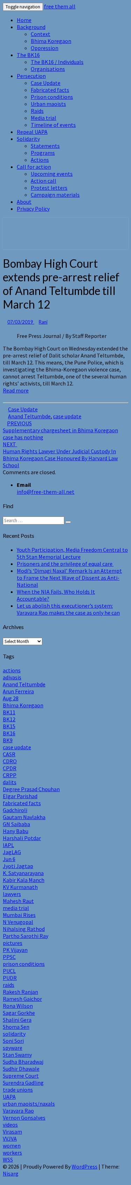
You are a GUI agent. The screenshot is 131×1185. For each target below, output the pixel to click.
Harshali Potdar (22, 837)
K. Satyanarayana (23, 872)
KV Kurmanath (20, 886)
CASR (9, 754)
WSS (8, 1159)
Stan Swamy (17, 1054)
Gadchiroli (15, 810)
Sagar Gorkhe (19, 1012)
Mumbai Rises (19, 914)
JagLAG (12, 851)
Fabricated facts (50, 89)
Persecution (31, 75)
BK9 (8, 740)
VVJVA (10, 1138)
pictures (12, 942)
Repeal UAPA (32, 131)
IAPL (8, 844)
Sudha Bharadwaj (23, 1061)
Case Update (45, 82)
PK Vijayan (15, 949)
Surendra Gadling (23, 1082)
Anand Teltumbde (29, 416)
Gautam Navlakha (24, 817)
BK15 (9, 726)
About (24, 201)
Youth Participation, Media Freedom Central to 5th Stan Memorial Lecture (72, 553)
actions (12, 670)
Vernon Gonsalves (24, 1117)
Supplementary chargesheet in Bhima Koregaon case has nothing (60, 430)
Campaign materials (55, 194)
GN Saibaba (16, 824)
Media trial (43, 117)
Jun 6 (9, 858)
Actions (40, 159)
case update (67, 416)
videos (10, 1124)
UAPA (9, 1096)
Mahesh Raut (18, 900)
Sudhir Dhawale (21, 1068)
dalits (9, 782)
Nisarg (11, 1173)
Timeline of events (53, 124)
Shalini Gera (17, 1019)
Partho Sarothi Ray (25, 935)
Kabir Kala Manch (23, 879)
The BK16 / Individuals (57, 61)
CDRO (10, 761)
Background (31, 26)
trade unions (18, 1089)
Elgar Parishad (20, 796)
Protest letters (49, 187)
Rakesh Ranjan (20, 991)
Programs (43, 152)
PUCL (9, 970)
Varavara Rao (18, 1110)
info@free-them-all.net (45, 491)
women (12, 1145)
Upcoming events (52, 173)
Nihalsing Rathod (24, 928)
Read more (16, 390)
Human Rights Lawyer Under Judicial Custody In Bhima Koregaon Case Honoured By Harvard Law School (60, 455)
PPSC (9, 956)
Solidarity (28, 138)
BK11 (9, 712)
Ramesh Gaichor (22, 998)
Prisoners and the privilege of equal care (65, 563)
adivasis (12, 677)
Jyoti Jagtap (18, 865)
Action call (43, 180)
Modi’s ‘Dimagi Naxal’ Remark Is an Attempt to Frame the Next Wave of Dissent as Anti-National (69, 577)
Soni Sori (13, 1040)
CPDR (9, 768)
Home (24, 19)
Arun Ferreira (18, 691)
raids (8, 984)
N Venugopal (18, 921)
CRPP (9, 775)
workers (12, 1152)
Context (40, 33)
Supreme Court (21, 1075)
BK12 (9, 719)
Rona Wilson (18, 1005)
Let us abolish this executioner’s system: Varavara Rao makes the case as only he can (68, 609)
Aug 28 (11, 698)
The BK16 (28, 54)
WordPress (84, 1166)
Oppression (44, 47)
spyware (12, 1047)
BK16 (9, 733)
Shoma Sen (16, 1026)
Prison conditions (52, 96)
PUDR (10, 977)
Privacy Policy (33, 208)
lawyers (12, 893)
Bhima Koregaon (51, 40)
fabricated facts (22, 803)
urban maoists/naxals (29, 1103)
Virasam (12, 1131)
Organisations (48, 68)
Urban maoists (48, 103)
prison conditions (24, 963)
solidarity (14, 1033)
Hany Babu (15, 831)
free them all (59, 6)
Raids (37, 110)
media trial (16, 907)
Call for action (34, 166)
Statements (45, 145)
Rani (43, 322)
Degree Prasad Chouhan (31, 789)
